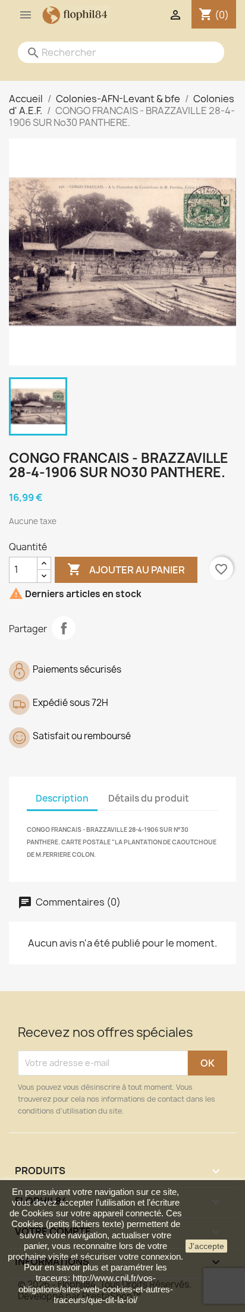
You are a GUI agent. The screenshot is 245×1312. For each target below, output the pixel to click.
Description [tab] (62, 798)
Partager (64, 628)
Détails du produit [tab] (148, 798)
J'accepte (206, 1246)
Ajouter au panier (126, 569)
